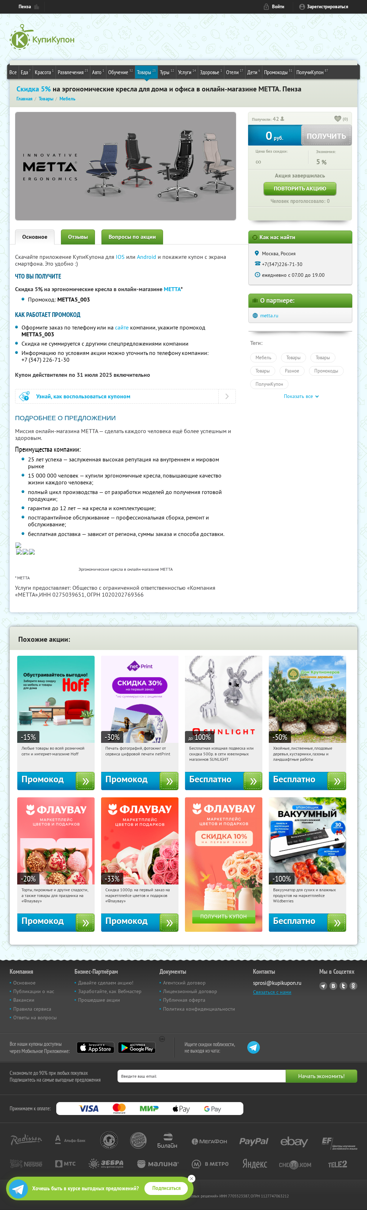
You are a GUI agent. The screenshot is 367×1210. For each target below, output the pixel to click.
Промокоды (278, 72)
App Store (95, 1047)
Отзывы (78, 237)
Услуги (187, 72)
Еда (26, 72)
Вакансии (23, 1000)
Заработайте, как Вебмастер (110, 991)
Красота (44, 72)
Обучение (120, 72)
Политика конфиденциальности (199, 1009)
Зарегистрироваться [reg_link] (327, 7)
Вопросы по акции (132, 237)
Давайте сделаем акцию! (105, 982)
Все (13, 72)
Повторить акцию (300, 188)
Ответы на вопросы (35, 1017)
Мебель (263, 357)
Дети (253, 72)
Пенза (25, 7)
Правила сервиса (32, 1009)
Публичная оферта (184, 1000)
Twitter (343, 986)
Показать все (298, 396)
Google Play (137, 1047)
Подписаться (166, 1188)
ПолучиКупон (312, 72)
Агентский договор (184, 982)
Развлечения (73, 72)
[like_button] (338, 119)
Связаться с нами (272, 992)
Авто (98, 72)
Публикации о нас (33, 991)
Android (147, 256)
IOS (121, 256)
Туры (167, 72)
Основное (34, 237)
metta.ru (269, 315)
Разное (292, 371)
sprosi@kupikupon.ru (277, 982)
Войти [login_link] (278, 7)
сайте (122, 327)
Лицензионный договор (190, 991)
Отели (234, 72)
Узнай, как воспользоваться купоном (83, 396)
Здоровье (211, 72)
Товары (146, 72)
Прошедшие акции (99, 1000)
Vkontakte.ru (333, 986)
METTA (172, 289)
